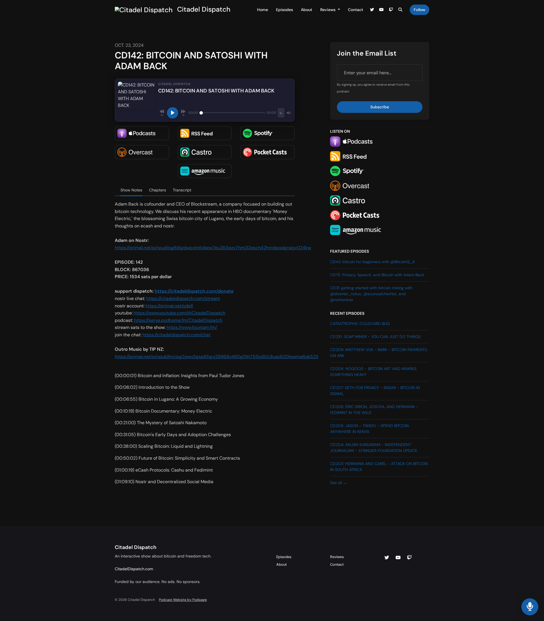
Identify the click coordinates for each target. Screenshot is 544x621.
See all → (338, 482)
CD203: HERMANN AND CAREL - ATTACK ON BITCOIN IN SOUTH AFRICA (379, 466)
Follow (419, 9)
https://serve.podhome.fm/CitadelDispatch (178, 320)
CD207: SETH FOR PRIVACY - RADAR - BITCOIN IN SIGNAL (375, 390)
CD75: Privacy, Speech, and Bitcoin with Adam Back (377, 274)
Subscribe (379, 106)
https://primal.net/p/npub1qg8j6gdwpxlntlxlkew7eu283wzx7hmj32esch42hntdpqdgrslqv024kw (213, 248)
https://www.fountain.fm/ (192, 327)
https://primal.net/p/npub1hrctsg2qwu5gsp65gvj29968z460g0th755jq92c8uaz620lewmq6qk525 (216, 357)
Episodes (284, 9)
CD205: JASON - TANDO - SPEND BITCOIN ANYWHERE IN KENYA (369, 428)
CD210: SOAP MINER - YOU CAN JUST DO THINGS (375, 336)
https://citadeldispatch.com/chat (177, 335)
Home (262, 9)
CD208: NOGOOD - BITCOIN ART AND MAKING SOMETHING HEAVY (373, 371)
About (306, 9)
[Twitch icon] (409, 558)
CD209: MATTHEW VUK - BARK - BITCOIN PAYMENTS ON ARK (378, 352)
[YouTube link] (381, 10)
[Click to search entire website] (400, 10)
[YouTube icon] (398, 558)
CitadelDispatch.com (134, 568)
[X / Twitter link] (372, 10)
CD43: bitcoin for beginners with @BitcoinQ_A (372, 261)
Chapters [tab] (157, 190)
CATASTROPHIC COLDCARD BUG (360, 323)
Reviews (328, 9)
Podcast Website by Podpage (183, 599)
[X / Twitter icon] (387, 558)
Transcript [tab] (182, 190)
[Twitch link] (391, 10)
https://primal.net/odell (169, 306)
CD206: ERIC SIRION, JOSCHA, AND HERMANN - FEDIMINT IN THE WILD (374, 409)
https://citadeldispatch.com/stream (183, 298)
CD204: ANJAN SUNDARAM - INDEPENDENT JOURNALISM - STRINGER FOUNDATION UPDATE (373, 447)
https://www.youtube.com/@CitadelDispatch (179, 313)
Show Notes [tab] (131, 190)
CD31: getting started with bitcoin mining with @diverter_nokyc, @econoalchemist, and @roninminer (371, 293)
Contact (355, 9)
